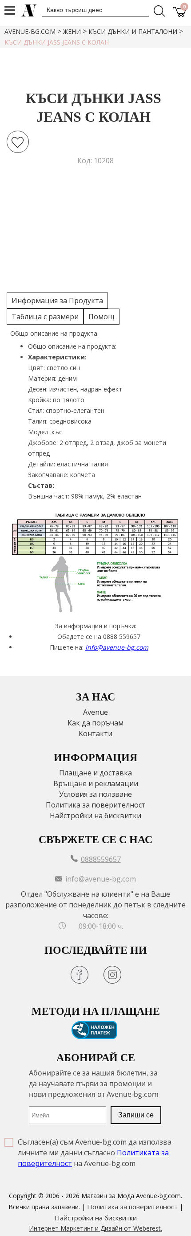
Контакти (95, 733)
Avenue (95, 712)
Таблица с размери (45, 316)
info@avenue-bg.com (116, 647)
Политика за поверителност (96, 805)
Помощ (101, 316)
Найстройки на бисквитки (95, 815)
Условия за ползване (95, 794)
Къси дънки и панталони (132, 31)
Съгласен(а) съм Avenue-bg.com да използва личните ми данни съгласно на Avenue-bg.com (94, 1152)
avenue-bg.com (30, 31)
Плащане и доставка (95, 773)
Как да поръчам (95, 723)
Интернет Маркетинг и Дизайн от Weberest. (95, 1228)
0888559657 (101, 859)
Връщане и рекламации (95, 783)
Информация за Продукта (57, 300)
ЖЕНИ (72, 31)
